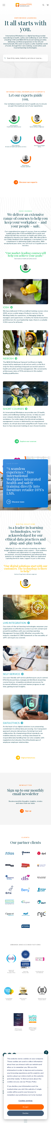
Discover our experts (28, 182)
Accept (25, 1107)
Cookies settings (25, 1101)
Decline (25, 1113)
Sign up (28, 811)
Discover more (18, 502)
